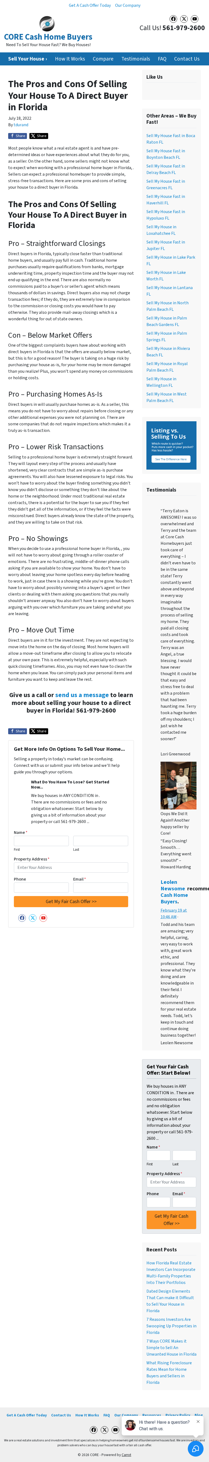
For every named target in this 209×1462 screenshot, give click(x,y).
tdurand (21, 125)
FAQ (162, 59)
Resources (151, 1415)
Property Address (32, 859)
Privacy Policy (177, 1415)
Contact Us (186, 59)
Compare (103, 59)
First (17, 849)
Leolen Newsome (173, 885)
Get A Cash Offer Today (90, 5)
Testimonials (135, 59)
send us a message (82, 695)
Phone (20, 879)
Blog (199, 1415)
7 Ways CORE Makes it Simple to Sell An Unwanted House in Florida (171, 1347)
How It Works (70, 59)
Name (20, 833)
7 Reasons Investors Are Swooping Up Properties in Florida (171, 1326)
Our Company (127, 5)
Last (76, 849)
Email (79, 879)
